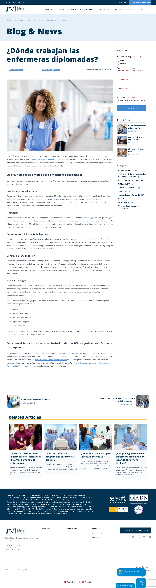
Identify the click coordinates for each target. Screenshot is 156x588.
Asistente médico (126, 170)
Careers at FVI (97, 537)
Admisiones (104, 9)
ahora (74, 363)
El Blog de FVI (124, 184)
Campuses (49, 9)
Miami (121, 61)
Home (9, 20)
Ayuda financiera (98, 533)
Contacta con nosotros (140, 2)
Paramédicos (124, 202)
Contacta (138, 9)
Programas (62, 9)
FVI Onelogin (122, 2)
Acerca (73, 9)
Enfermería (123, 191)
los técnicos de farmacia (129, 195)
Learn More (132, 108)
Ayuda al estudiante (87, 9)
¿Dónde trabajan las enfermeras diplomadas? (51, 20)
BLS (91, 217)
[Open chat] (141, 583)
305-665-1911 (16, 550)
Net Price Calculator (143, 571)
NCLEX (121, 199)
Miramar (122, 64)
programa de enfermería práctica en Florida (50, 159)
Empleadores (118, 9)
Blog (129, 9)
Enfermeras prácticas (22, 20)
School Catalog (142, 567)
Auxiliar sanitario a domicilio (130, 180)
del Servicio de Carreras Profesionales (51, 360)
